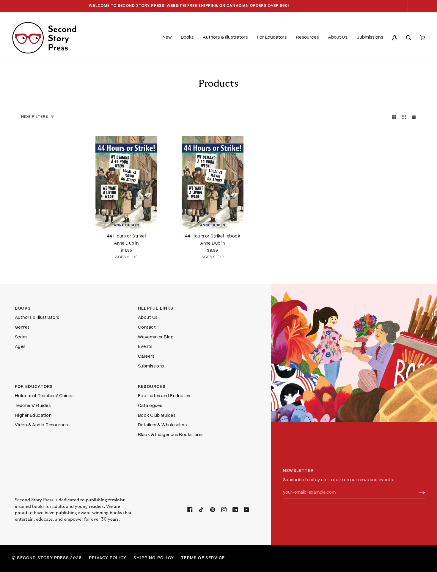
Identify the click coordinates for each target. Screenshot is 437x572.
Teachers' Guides (33, 406)
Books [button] (23, 308)
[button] (187, 38)
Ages (20, 347)
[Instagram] (224, 509)
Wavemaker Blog (156, 337)
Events (145, 347)
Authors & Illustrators (37, 318)
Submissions (151, 366)
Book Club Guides (156, 415)
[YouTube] (246, 509)
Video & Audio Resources (41, 425)
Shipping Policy (153, 558)
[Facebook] (190, 509)
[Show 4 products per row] (415, 117)
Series (21, 337)
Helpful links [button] (156, 308)
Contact (147, 327)
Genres (22, 327)
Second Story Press (43, 558)
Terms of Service (203, 558)
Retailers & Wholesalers (162, 425)
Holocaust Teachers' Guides (44, 396)
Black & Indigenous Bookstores (171, 435)
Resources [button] (152, 387)
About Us (148, 318)
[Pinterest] (212, 509)
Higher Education (33, 415)
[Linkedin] (235, 509)
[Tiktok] (201, 509)
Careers (146, 356)
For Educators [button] (34, 387)
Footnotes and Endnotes (164, 396)
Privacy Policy (107, 558)
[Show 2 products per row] (394, 117)
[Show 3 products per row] (404, 117)
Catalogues (150, 406)
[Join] (417, 492)
